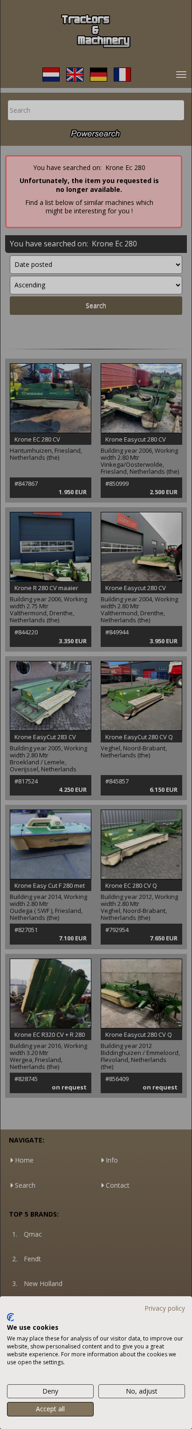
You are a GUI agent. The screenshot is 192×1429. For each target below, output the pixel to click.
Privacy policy (164, 1308)
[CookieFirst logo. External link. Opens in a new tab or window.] (10, 1317)
